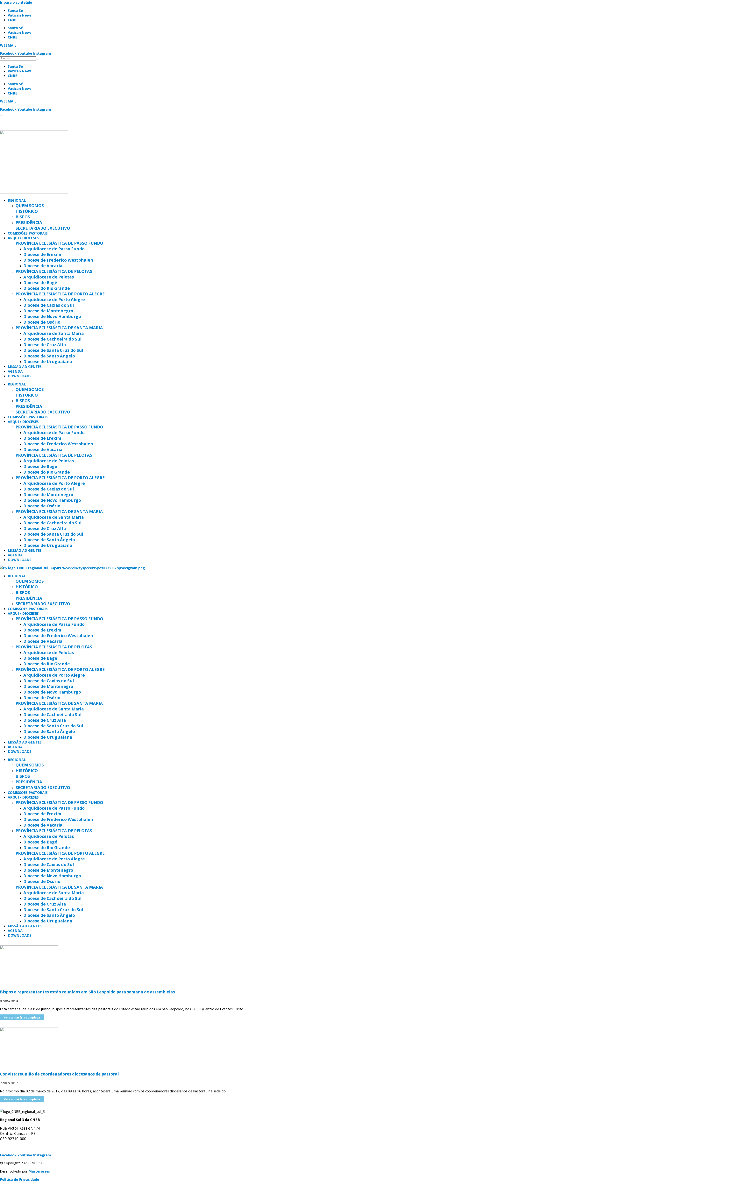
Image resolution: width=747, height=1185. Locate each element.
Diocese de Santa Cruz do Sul (53, 350)
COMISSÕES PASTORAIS (28, 233)
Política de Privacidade (19, 1179)
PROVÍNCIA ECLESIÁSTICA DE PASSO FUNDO (59, 243)
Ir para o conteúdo (16, 2)
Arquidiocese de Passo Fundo (54, 248)
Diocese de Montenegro (48, 311)
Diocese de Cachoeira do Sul (52, 339)
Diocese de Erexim (42, 254)
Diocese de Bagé (40, 282)
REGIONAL (17, 200)
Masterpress (39, 1171)
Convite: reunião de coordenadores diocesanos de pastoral (59, 1074)
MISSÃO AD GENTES (25, 366)
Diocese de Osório (41, 322)
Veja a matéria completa (22, 1017)
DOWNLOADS (19, 376)
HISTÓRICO (27, 211)
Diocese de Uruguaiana (47, 361)
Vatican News (19, 15)
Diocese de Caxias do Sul (48, 305)
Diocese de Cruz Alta (44, 344)
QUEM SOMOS (30, 205)
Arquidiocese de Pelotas (48, 277)
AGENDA (15, 371)
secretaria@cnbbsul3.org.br (23, 1147)
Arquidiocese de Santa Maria (53, 333)
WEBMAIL (8, 45)
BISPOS (23, 217)
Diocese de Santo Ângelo (49, 356)
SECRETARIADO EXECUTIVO (43, 228)
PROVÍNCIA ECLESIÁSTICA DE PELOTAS (54, 271)
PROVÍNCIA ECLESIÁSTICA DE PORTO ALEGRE (60, 294)
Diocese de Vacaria (42, 265)
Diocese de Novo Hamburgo (52, 316)
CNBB (13, 20)
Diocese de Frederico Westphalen (58, 260)
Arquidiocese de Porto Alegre (54, 299)
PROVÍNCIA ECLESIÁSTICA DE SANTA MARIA (59, 327)
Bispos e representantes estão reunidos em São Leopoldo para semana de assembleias (87, 992)
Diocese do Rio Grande (46, 288)
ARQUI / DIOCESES (23, 238)
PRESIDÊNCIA (29, 222)
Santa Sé (15, 10)
